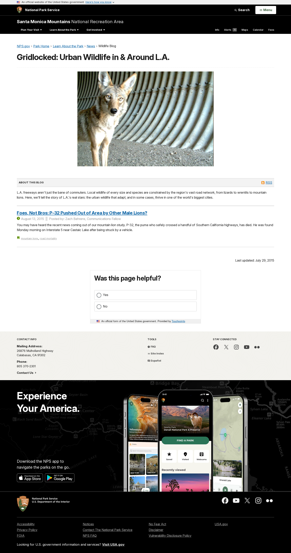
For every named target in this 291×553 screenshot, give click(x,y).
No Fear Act (157, 524)
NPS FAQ (90, 536)
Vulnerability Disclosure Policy (170, 536)
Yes (105, 295)
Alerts (229, 29)
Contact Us (25, 373)
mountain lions (29, 238)
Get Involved (94, 29)
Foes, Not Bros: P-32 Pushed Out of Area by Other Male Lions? (82, 212)
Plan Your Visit (30, 29)
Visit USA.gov (113, 544)
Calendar (258, 29)
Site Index (157, 353)
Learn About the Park (63, 29)
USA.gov (221, 524)
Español (155, 360)
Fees (271, 29)
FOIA (21, 536)
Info (217, 29)
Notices (88, 524)
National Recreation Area (70, 21)
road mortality (48, 238)
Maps (245, 29)
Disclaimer (156, 530)
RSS (269, 183)
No (105, 306)
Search (243, 10)
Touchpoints (178, 321)
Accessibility (26, 524)
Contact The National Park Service (107, 530)
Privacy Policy (27, 530)
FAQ (153, 346)
